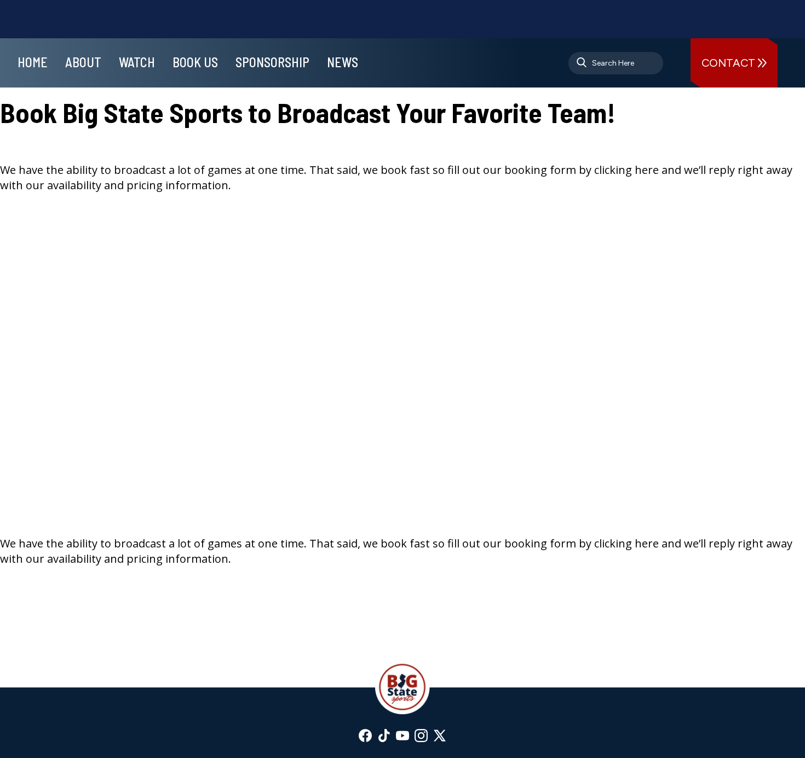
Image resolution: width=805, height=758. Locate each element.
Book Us (195, 62)
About (83, 62)
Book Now (29, 248)
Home (33, 62)
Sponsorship (272, 62)
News (342, 62)
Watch (137, 62)
